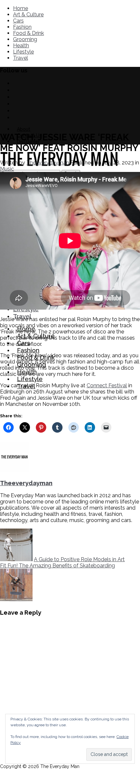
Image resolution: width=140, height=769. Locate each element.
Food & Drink (28, 33)
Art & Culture (28, 14)
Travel (20, 58)
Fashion (22, 27)
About (23, 129)
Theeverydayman (47, 163)
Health (21, 45)
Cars (18, 21)
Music (7, 169)
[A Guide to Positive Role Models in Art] (16, 559)
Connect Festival (107, 385)
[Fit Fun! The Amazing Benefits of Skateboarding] (16, 599)
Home (20, 8)
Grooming (25, 39)
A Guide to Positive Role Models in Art (79, 559)
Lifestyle (23, 52)
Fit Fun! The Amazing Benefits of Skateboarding (57, 565)
